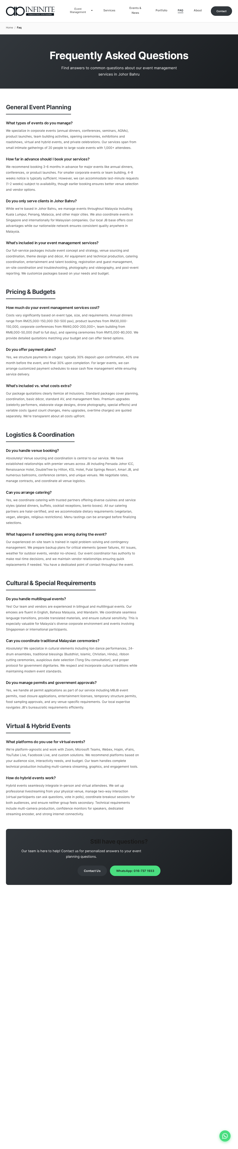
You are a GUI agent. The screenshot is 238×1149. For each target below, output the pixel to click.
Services (109, 10)
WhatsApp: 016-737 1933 (135, 871)
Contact (221, 11)
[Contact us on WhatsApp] (225, 1136)
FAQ (180, 10)
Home (9, 27)
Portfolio (161, 10)
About (198, 10)
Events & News (135, 10)
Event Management (78, 10)
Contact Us (92, 871)
